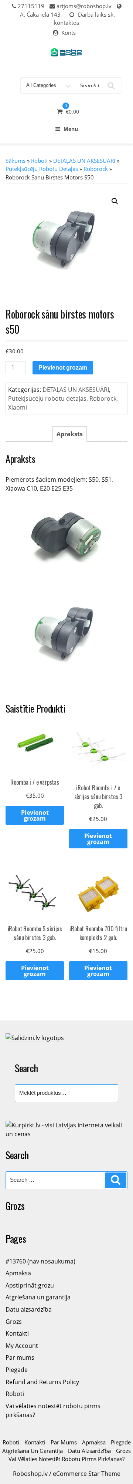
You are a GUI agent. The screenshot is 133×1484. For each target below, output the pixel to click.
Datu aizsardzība (29, 1309)
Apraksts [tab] (70, 434)
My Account (22, 1346)
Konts (68, 32)
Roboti (39, 160)
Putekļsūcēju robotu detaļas (42, 168)
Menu (71, 129)
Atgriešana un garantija (38, 1297)
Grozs (14, 1322)
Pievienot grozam (62, 367)
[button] (115, 201)
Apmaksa (18, 1273)
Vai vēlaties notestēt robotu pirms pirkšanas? (66, 1459)
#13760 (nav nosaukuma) (40, 1261)
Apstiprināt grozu (30, 1285)
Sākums (15, 160)
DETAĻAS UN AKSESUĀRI (84, 160)
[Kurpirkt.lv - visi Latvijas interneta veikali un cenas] (66, 1129)
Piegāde (17, 1370)
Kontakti (17, 1333)
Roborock (95, 168)
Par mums (20, 1357)
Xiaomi (17, 407)
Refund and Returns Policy (42, 1382)
